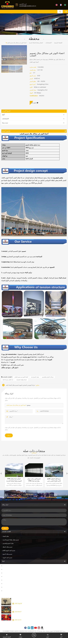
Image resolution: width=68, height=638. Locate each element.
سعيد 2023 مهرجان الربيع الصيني (20, 615)
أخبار (4, 577)
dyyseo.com (58, 631)
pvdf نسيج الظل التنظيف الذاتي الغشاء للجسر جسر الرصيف (54, 480)
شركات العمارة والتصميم (47, 377)
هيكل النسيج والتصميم (8, 543)
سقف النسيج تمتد (35, 377)
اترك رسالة (34, 635)
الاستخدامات (49, 43)
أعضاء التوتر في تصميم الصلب (21, 377)
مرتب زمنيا (5, 123)
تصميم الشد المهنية (7, 558)
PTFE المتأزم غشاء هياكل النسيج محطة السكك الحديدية (14, 480)
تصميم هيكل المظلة (7, 547)
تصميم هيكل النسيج (7, 554)
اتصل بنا (5, 573)
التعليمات (5, 580)
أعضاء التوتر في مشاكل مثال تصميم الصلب (16, 405)
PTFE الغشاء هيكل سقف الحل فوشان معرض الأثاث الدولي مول (26, 599)
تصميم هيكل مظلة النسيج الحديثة (11, 540)
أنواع (3, 115)
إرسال (8, 435)
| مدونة (63, 631)
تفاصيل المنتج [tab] (6, 131)
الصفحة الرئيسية (7, 566)
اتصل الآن (33, 103)
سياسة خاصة (6, 591)
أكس (4, 587)
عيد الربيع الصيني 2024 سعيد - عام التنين (22, 607)
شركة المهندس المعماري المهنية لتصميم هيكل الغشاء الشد (20, 385)
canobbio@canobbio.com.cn (27, 6)
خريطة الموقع (6, 584)
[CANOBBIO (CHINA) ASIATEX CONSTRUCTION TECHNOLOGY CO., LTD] (7, 5)
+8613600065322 (51, 497)
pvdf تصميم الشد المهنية (9, 551)
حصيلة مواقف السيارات (21, 380)
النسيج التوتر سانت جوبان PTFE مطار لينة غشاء (34, 480)
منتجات (4, 569)
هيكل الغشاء (6, 536)
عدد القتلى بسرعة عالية (8, 380)
